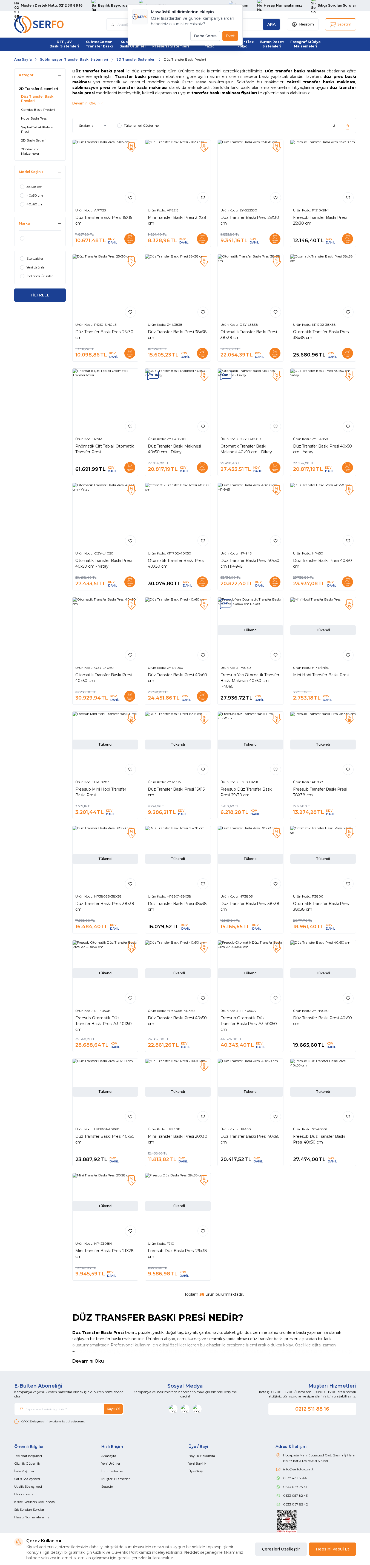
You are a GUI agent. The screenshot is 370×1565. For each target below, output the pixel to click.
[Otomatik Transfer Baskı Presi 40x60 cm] (105, 630)
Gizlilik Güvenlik (27, 1463)
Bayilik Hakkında (201, 1456)
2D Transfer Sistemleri (136, 59)
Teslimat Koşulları (28, 1456)
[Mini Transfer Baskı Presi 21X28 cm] (178, 172)
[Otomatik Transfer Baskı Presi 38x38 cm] (250, 287)
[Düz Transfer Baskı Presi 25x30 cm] (105, 287)
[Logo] (47, 24)
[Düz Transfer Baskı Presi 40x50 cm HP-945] (250, 515)
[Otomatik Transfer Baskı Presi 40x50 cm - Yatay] (105, 515)
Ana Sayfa (23, 59)
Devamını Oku (88, 1361)
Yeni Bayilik (197, 1463)
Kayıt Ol (113, 1409)
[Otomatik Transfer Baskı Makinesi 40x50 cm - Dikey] (250, 401)
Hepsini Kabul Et (332, 1549)
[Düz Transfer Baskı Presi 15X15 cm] (105, 172)
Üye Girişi (195, 1471)
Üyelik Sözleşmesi (28, 1486)
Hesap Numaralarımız (31, 1517)
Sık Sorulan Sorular (29, 1509)
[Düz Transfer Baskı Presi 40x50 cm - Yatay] (323, 401)
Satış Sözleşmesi (27, 1479)
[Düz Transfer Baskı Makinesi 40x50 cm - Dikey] (178, 401)
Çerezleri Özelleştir (281, 1549)
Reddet (191, 1552)
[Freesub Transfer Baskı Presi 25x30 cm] (323, 172)
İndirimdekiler (112, 1471)
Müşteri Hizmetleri (116, 1479)
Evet (230, 35)
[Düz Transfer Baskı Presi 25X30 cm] (250, 172)
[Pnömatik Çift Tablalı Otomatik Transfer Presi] (105, 401)
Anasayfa (108, 1456)
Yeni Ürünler (111, 1463)
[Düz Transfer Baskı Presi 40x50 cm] (323, 515)
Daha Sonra (205, 35)
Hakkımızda (23, 1494)
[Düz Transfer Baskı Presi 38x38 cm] (178, 287)
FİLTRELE (40, 295)
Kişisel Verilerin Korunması (34, 1502)
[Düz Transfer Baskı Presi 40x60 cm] (178, 630)
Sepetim (107, 1486)
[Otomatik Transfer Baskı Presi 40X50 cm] (178, 515)
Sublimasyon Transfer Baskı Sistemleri (74, 59)
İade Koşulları (24, 1471)
